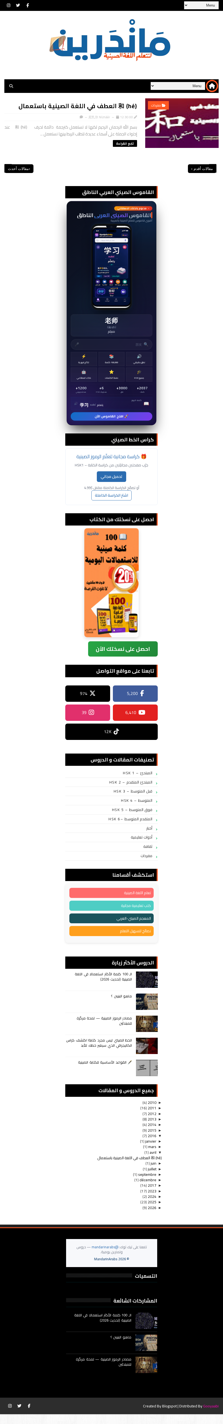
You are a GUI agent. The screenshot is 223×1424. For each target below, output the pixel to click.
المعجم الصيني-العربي (133, 918)
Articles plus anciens (212, 168)
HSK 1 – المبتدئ (137, 772)
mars (151, 1146)
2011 (151, 1108)
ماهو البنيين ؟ (121, 996)
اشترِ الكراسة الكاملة (111, 495)
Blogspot (169, 1406)
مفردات (156, 105)
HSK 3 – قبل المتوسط (133, 791)
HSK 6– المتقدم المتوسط (130, 818)
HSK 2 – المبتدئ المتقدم (131, 782)
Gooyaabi (211, 1406)
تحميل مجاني (111, 476)
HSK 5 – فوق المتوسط (132, 809)
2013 (151, 1119)
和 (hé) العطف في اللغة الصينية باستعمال (77, 106)
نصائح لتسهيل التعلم (135, 930)
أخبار (149, 828)
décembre (147, 1179)
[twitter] (18, 5)
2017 (151, 1185)
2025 (151, 1202)
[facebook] (27, 5)
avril (152, 1152)
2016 (151, 1135)
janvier (150, 1141)
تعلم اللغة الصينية (137, 892)
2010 (151, 1102)
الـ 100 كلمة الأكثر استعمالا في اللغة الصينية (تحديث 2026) (103, 976)
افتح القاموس (111, 313)
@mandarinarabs (105, 1247)
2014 (151, 1124)
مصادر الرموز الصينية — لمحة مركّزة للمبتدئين (104, 1020)
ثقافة (147, 846)
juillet (151, 1169)
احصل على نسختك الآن (123, 649)
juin (153, 1163)
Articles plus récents (8, 168)
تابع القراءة (125, 143)
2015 (151, 1130)
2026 (151, 1207)
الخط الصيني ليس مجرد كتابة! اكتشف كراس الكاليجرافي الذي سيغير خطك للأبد (99, 1042)
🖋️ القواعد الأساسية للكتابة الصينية (105, 1062)
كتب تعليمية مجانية (136, 905)
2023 (151, 1191)
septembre (146, 1174)
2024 (151, 1196)
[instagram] (8, 5)
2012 (151, 1113)
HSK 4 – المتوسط (136, 800)
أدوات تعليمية (142, 837)
